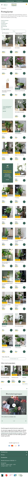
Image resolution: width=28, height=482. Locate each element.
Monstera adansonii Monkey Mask (6, 262)
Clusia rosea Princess (19, 261)
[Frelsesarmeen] (7, 475)
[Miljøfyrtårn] (15, 475)
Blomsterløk (4, 26)
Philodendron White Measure (6, 305)
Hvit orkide (17, 47)
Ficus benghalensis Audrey (19, 241)
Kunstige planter (5, 29)
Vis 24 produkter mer (14, 358)
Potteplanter (3, 8)
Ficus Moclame (5, 240)
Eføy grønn (4, 326)
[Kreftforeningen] (11, 475)
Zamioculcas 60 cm (19, 219)
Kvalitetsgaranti (20, 1)
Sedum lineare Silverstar (20, 90)
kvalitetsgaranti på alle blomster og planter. (11, 433)
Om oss (2, 454)
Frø (2, 27)
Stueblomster (4, 23)
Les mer (4, 111)
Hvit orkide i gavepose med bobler (6, 91)
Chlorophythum (18, 133)
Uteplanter (3, 25)
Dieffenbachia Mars (19, 283)
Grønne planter (5, 20)
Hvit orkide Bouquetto (6, 47)
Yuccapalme (4, 133)
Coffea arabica (18, 347)
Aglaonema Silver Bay (19, 154)
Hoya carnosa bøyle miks (20, 176)
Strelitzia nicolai (5, 154)
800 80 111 (13, 460)
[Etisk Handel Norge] (20, 475)
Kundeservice (4, 452)
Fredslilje (17, 197)
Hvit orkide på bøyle (19, 326)
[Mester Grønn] (14, 4)
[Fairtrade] (3, 475)
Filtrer (14, 31)
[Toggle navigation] (2, 4)
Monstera (4, 219)
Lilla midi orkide (18, 69)
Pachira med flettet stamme (19, 305)
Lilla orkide (4, 69)
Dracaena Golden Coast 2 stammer (7, 284)
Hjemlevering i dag (10, 1)
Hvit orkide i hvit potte (19, 112)
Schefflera (4, 197)
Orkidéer (3, 22)
